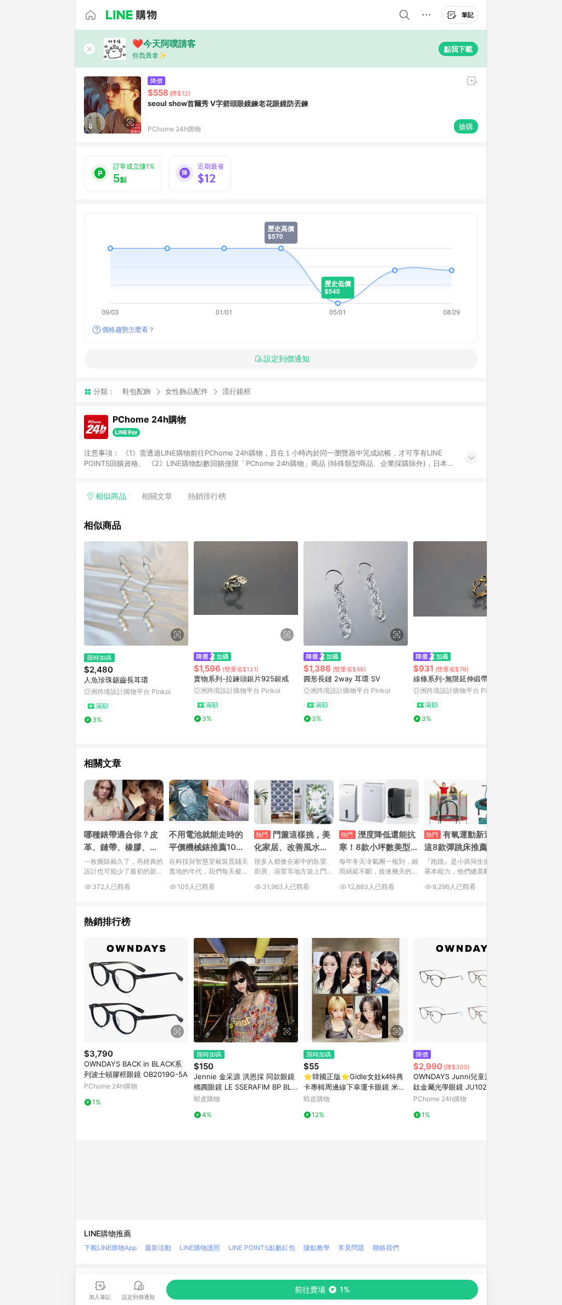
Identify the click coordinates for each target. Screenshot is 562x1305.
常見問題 (351, 1247)
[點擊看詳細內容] (136, 593)
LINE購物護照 (199, 1247)
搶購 (466, 126)
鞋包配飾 (136, 391)
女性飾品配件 (186, 391)
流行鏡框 (236, 391)
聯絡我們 (386, 1247)
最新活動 (158, 1247)
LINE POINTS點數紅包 (261, 1247)
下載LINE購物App (110, 1247)
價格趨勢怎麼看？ (128, 329)
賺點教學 (317, 1247)
